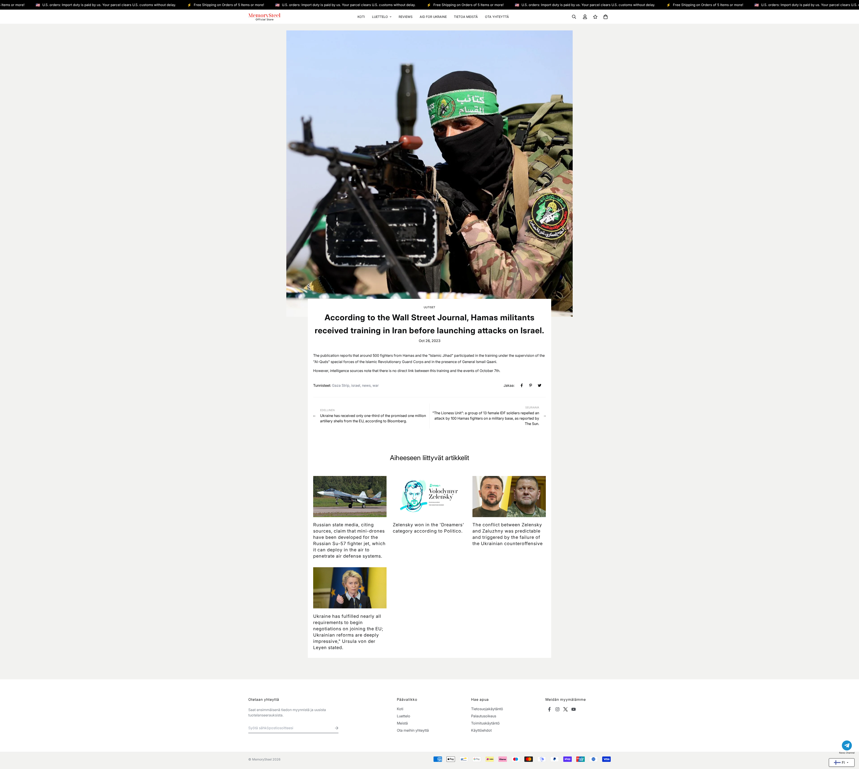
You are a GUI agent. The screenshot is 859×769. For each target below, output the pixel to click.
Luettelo (380, 17)
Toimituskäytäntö (485, 723)
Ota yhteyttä (497, 17)
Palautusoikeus (483, 716)
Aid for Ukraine (433, 17)
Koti (361, 17)
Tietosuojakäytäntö (487, 709)
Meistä (402, 723)
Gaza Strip (340, 385)
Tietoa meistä (466, 17)
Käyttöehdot (481, 730)
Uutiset (429, 307)
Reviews (405, 17)
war (375, 385)
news (366, 385)
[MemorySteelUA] (264, 17)
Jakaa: (509, 385)
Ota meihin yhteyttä (413, 730)
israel (355, 385)
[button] (604, 17)
